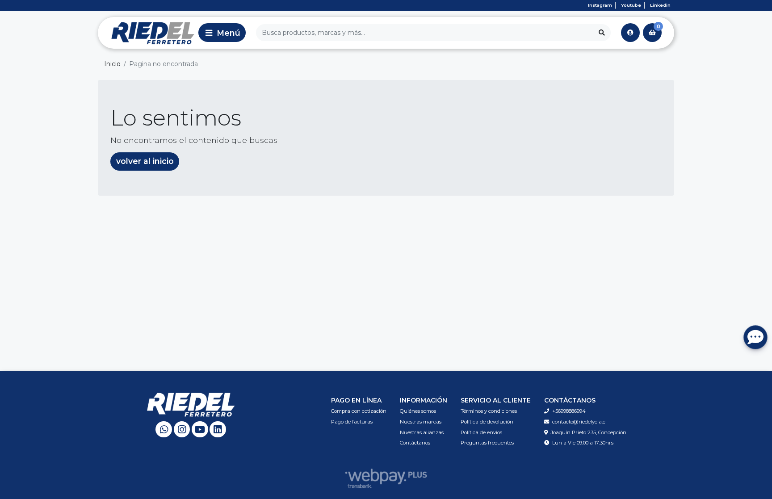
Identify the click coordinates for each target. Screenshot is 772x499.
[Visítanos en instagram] (182, 429)
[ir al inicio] (191, 404)
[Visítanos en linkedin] (218, 429)
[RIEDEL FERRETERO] (146, 32)
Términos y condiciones (489, 411)
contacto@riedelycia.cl (579, 422)
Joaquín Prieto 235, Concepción (588, 432)
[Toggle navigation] (222, 32)
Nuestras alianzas (422, 432)
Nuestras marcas (420, 422)
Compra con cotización (358, 411)
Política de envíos (481, 432)
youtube (631, 5)
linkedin (660, 5)
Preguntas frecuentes (487, 443)
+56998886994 (569, 411)
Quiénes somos (418, 411)
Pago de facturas (352, 422)
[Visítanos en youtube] (200, 429)
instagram (600, 5)
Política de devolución (487, 422)
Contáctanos (415, 443)
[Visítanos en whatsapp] (163, 429)
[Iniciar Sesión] (630, 32)
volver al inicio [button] (145, 161)
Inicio (112, 64)
